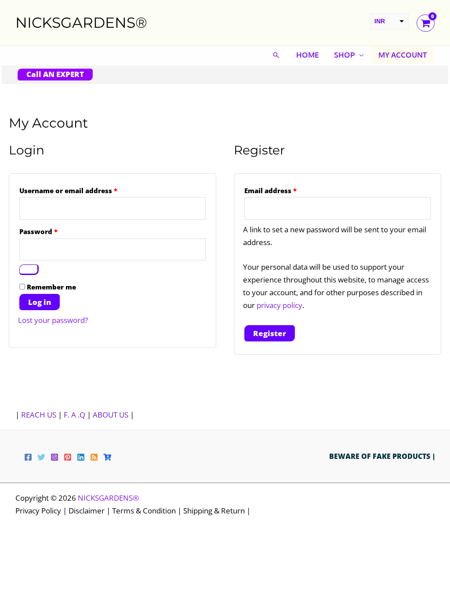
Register (269, 333)
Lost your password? (53, 320)
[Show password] (29, 269)
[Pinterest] (68, 457)
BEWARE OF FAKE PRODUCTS (380, 456)
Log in (39, 302)
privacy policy (279, 305)
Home (307, 54)
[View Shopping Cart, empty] (426, 23)
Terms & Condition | (147, 511)
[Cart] (107, 457)
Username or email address (83, 190)
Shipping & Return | (216, 511)
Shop (344, 54)
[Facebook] (28, 457)
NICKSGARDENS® (81, 22)
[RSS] (94, 457)
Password (53, 231)
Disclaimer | (90, 511)
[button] (276, 55)
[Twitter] (41, 457)
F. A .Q (75, 415)
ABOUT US (110, 415)
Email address (285, 190)
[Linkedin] (81, 457)
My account (402, 54)
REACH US (38, 415)
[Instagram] (54, 457)
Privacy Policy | (42, 511)
